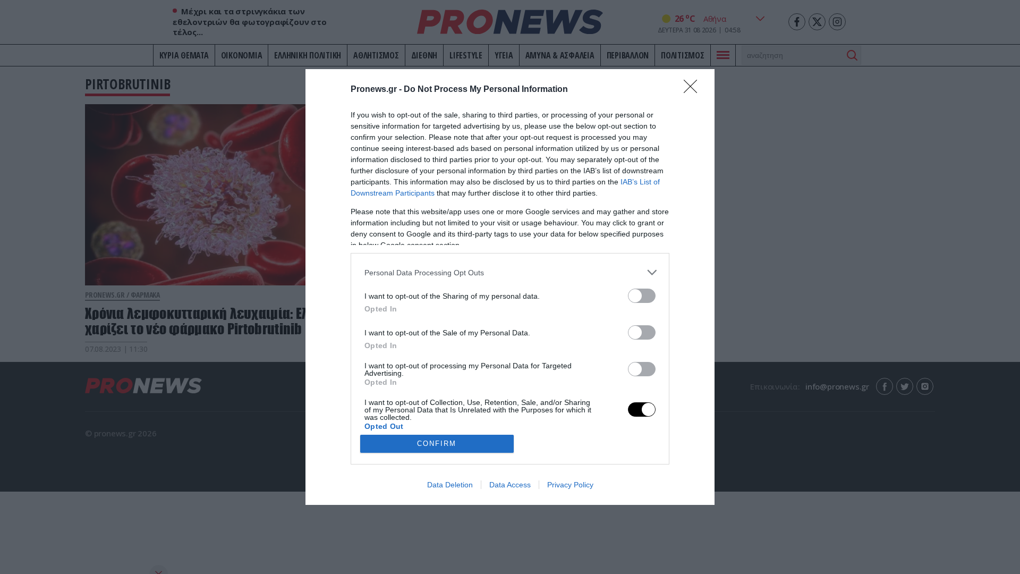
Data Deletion (450, 484)
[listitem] (510, 272)
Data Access (510, 484)
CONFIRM (436, 444)
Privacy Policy (570, 484)
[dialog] (510, 287)
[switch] (642, 296)
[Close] (694, 90)
